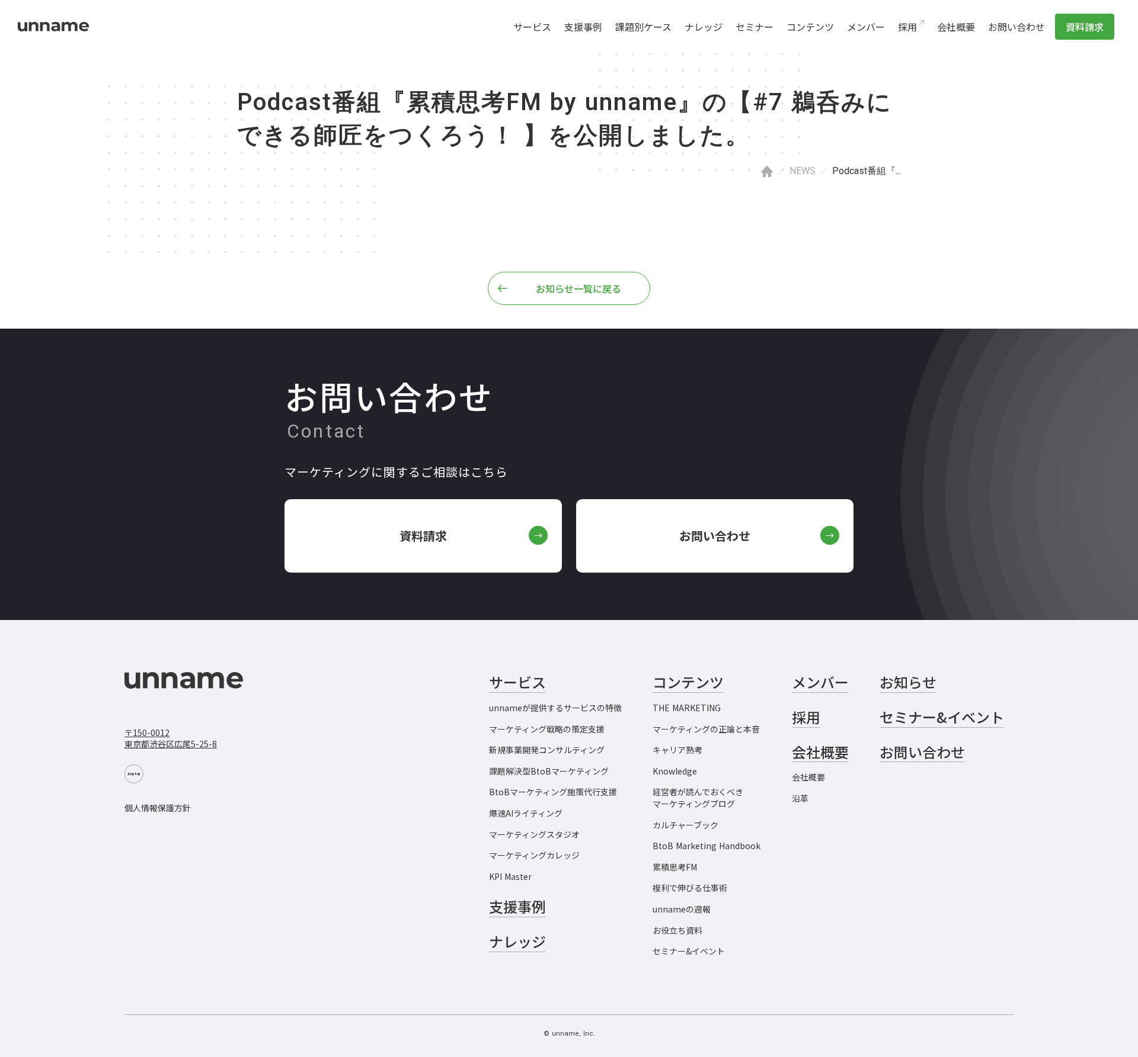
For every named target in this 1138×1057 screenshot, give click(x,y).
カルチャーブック (685, 825)
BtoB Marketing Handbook (706, 846)
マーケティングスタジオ (534, 834)
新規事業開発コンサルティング (547, 750)
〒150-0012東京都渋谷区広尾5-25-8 (170, 738)
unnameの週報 (682, 909)
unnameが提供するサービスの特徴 (555, 708)
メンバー (866, 26)
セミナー (754, 26)
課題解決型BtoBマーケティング (549, 771)
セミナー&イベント (689, 951)
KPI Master (510, 876)
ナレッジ (704, 26)
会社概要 (956, 26)
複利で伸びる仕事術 (690, 888)
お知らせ (908, 682)
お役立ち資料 (677, 930)
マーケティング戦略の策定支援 (547, 729)
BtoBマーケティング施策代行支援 (553, 792)
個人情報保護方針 (157, 808)
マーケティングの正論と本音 (706, 729)
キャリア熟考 (677, 750)
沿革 (800, 798)
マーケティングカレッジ (534, 855)
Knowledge (675, 771)
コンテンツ (810, 26)
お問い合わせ (1016, 26)
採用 (907, 26)
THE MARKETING (687, 708)
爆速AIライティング (525, 813)
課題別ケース (643, 26)
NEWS (802, 171)
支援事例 (583, 26)
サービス (532, 26)
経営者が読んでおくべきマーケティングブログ (698, 797)
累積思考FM (675, 867)
